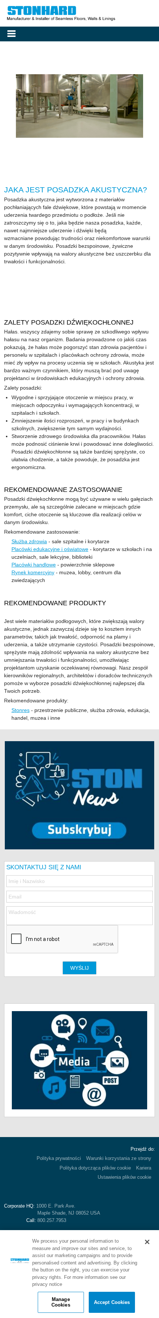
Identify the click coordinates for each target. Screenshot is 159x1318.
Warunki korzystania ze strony (118, 1158)
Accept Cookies (112, 1302)
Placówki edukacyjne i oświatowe (49, 549)
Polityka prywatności (59, 1158)
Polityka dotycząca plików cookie (95, 1168)
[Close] (147, 1242)
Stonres (20, 710)
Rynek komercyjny (32, 572)
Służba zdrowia (29, 541)
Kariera (143, 1168)
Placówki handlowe (33, 565)
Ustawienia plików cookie (124, 1177)
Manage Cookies (60, 1302)
